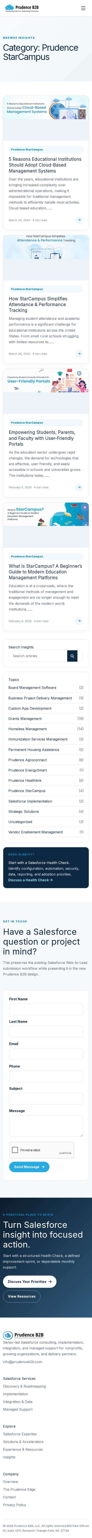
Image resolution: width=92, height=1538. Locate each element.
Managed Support (18, 1409)
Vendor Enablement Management (35, 832)
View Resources (22, 1296)
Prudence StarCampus (27, 149)
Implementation (15, 1394)
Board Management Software (32, 687)
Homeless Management (27, 729)
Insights (9, 1457)
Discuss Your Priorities (27, 1281)
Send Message (26, 1167)
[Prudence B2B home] (22, 8)
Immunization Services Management (37, 739)
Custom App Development (29, 708)
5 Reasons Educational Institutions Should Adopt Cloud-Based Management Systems (45, 164)
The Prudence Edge (19, 1489)
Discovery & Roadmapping (24, 1386)
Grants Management (25, 718)
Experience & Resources (23, 1449)
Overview (10, 1482)
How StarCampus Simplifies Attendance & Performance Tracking (38, 304)
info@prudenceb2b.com (22, 1362)
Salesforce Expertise (20, 1434)
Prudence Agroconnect (27, 760)
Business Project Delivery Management (40, 698)
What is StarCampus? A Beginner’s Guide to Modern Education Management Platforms (45, 571)
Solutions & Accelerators (23, 1442)
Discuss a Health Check (29, 880)
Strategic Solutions (23, 811)
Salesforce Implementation (30, 801)
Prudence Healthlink (25, 780)
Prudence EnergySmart (27, 770)
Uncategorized (20, 822)
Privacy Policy (14, 1505)
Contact (9, 1497)
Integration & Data (17, 1402)
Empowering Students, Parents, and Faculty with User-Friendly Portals (42, 438)
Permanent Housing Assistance (33, 749)
